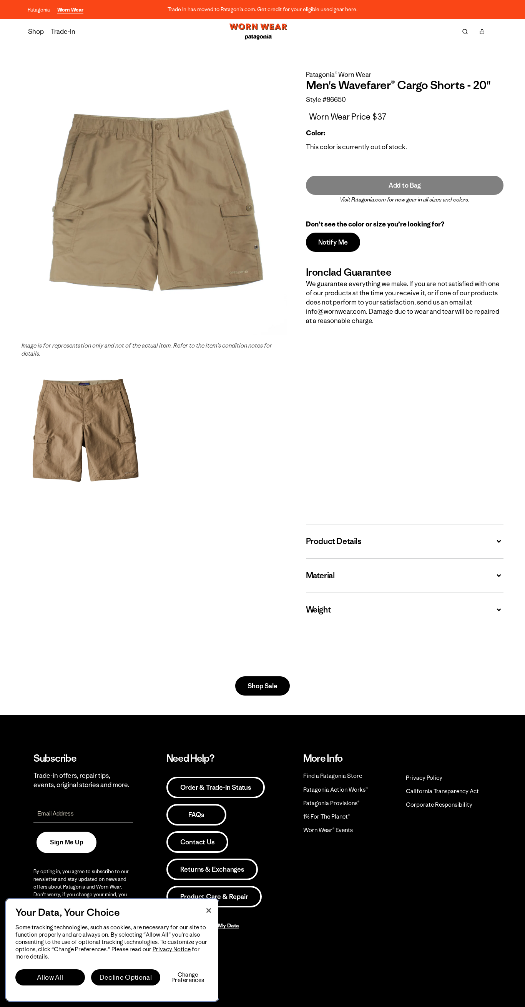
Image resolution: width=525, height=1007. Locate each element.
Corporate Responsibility (439, 804)
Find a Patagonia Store (332, 775)
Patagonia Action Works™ (335, 789)
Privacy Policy (424, 777)
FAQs (196, 815)
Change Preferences (187, 977)
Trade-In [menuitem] (63, 31)
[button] (481, 31)
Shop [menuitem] (36, 31)
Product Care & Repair (214, 896)
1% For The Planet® (326, 816)
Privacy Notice (172, 949)
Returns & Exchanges (212, 869)
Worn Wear (70, 10)
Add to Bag (405, 185)
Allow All (50, 977)
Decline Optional (126, 977)
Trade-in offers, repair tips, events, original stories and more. (81, 780)
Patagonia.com (368, 199)
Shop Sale (262, 686)
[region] (112, 950)
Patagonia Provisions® (331, 803)
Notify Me (333, 242)
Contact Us (197, 842)
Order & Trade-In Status (215, 787)
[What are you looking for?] (465, 31)
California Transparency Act (442, 791)
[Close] (208, 910)
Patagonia (39, 10)
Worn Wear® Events (328, 830)
